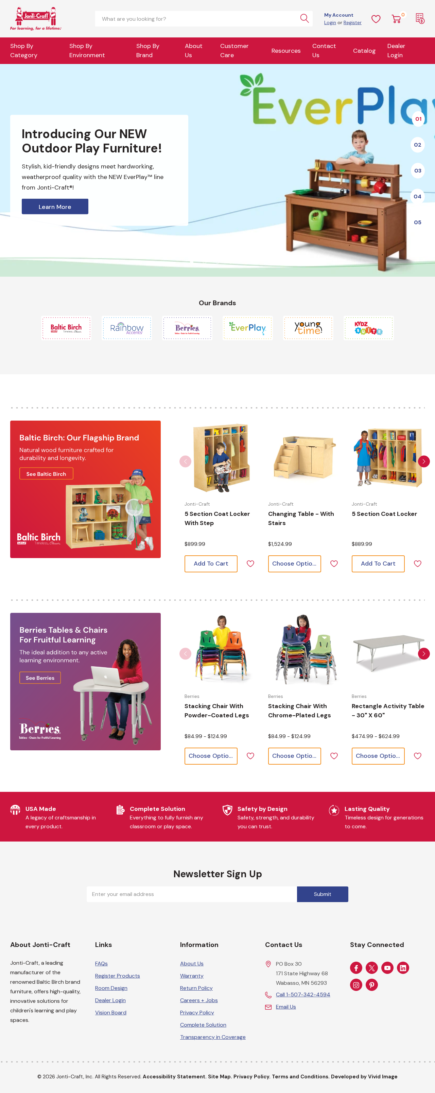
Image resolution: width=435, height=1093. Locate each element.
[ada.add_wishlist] (250, 563)
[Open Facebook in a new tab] (356, 968)
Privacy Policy (197, 1012)
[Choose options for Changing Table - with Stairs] (305, 457)
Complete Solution (203, 1024)
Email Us (286, 1006)
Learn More (55, 207)
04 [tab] (417, 196)
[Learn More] (217, 170)
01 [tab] (418, 118)
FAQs (101, 963)
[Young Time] (308, 328)
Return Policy (196, 988)
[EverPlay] (248, 328)
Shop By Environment (87, 50)
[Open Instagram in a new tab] (356, 985)
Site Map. (220, 1076)
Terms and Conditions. (301, 1076)
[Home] (47, 19)
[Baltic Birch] (66, 328)
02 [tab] (417, 144)
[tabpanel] (217, 170)
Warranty (192, 975)
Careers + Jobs (199, 1000)
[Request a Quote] (420, 18)
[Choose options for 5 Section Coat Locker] (388, 457)
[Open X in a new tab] (372, 968)
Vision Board (110, 1012)
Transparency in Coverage (213, 1037)
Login (330, 22)
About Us (194, 50)
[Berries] (187, 328)
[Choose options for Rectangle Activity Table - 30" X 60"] (388, 649)
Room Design (111, 988)
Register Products (117, 975)
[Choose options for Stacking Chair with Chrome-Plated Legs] (305, 649)
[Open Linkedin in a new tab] (403, 968)
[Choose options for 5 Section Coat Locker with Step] (221, 457)
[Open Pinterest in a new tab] (372, 985)
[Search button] (305, 19)
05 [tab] (417, 222)
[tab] (191, 262)
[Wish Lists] (376, 18)
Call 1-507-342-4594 (303, 994)
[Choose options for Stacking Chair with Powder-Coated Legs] (221, 649)
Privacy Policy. (252, 1076)
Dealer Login (110, 1000)
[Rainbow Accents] (127, 328)
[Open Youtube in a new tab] (387, 968)
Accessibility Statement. (175, 1076)
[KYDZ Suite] (369, 328)
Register (353, 22)
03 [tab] (417, 170)
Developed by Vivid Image (364, 1076)
